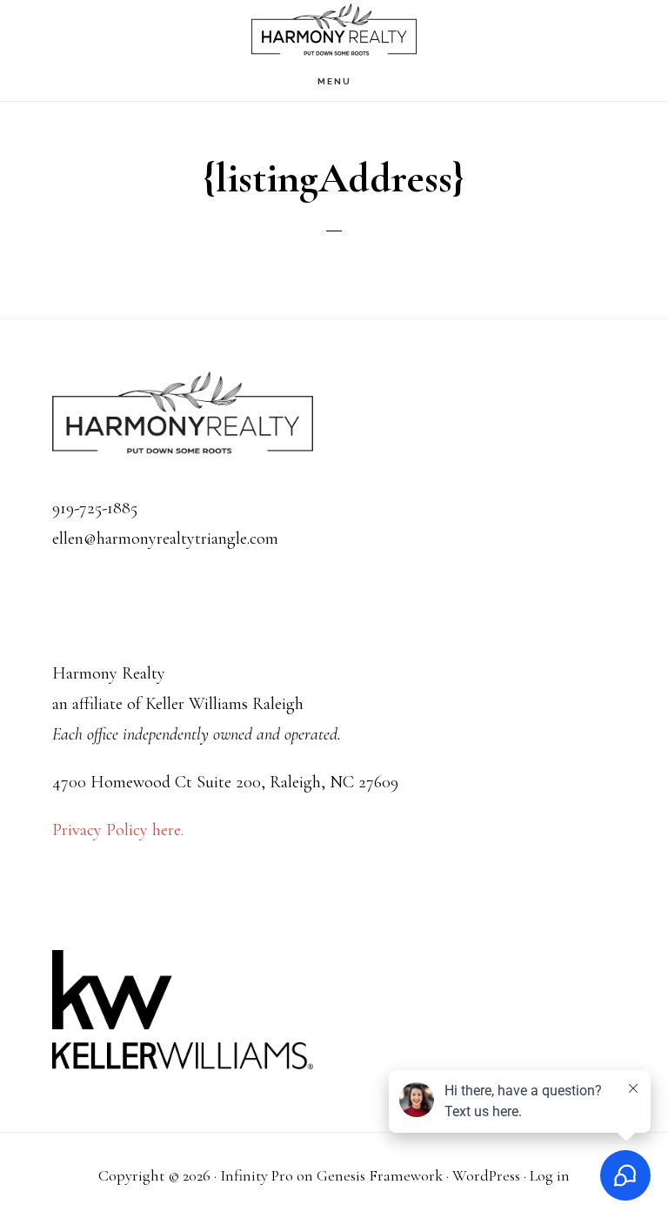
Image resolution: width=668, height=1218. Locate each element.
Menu (334, 81)
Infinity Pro (256, 1175)
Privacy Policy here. (118, 830)
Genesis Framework (380, 1175)
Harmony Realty (334, 31)
